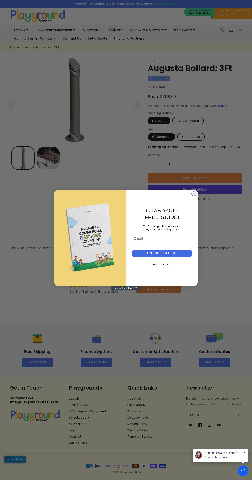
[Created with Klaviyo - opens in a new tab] (126, 288)
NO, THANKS (162, 264)
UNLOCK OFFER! (162, 253)
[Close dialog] (194, 194)
